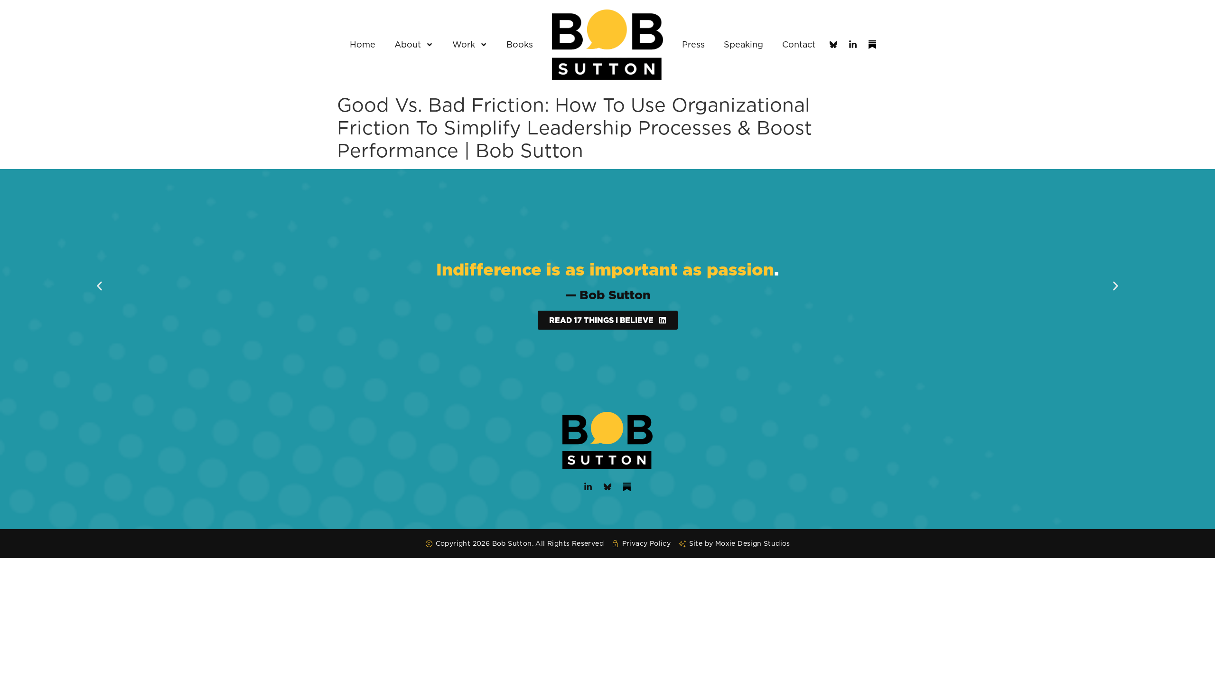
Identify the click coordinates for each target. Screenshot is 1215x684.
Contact (798, 44)
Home (362, 44)
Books (519, 44)
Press (693, 44)
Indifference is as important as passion (605, 269)
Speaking (743, 44)
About (407, 44)
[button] (99, 286)
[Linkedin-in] (852, 44)
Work (463, 44)
